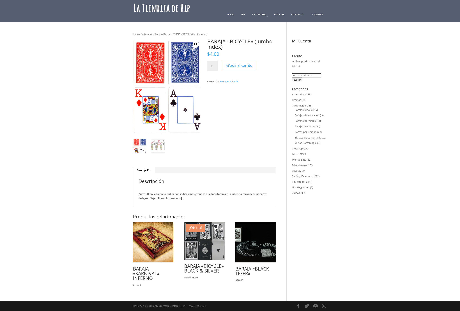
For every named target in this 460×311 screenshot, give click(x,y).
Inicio (136, 34)
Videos (296, 193)
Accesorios (298, 94)
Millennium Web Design (163, 306)
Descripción (144, 170)
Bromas (296, 100)
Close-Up (297, 148)
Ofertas (296, 170)
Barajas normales (305, 120)
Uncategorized (300, 187)
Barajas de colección (307, 115)
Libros (295, 154)
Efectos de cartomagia (308, 137)
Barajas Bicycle (163, 34)
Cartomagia (147, 34)
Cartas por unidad (306, 132)
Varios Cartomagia (306, 143)
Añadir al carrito (239, 65)
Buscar (297, 79)
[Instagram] (324, 306)
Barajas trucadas (305, 126)
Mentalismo (299, 159)
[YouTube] (315, 306)
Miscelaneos (299, 165)
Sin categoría (300, 181)
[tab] (144, 170)
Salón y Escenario (302, 176)
